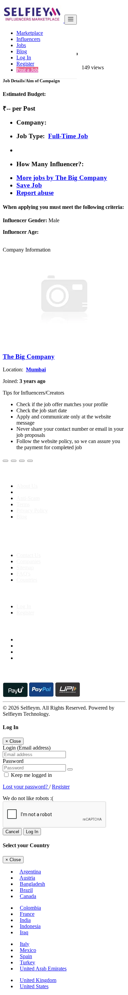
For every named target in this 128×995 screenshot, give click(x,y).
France (27, 914)
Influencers (28, 39)
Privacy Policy (32, 510)
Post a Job (27, 70)
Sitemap (25, 567)
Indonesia (30, 926)
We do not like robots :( (28, 798)
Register (25, 64)
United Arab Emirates (43, 968)
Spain (26, 956)
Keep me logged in (31, 775)
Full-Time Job (68, 136)
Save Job (29, 185)
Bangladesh (32, 884)
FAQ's (23, 574)
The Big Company (29, 356)
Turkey (27, 962)
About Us (27, 486)
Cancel (12, 831)
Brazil (26, 890)
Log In (23, 57)
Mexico (28, 950)
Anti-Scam (28, 498)
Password (13, 761)
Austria (27, 878)
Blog (21, 51)
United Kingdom (38, 980)
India (25, 920)
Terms (23, 504)
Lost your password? (26, 787)
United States (34, 986)
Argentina (30, 872)
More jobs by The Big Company (61, 177)
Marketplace (29, 33)
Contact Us (28, 555)
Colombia (30, 908)
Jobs (21, 45)
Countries (26, 580)
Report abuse (35, 192)
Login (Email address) (27, 748)
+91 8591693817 (54, 543)
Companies (28, 561)
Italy (24, 944)
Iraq (24, 932)
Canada (28, 896)
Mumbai (36, 369)
